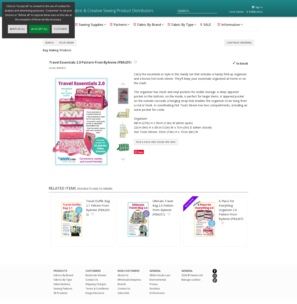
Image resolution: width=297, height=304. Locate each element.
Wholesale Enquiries (129, 279)
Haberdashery (62, 284)
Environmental (158, 279)
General (187, 271)
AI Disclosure (157, 293)
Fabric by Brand (147, 24)
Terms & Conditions (97, 288)
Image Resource (94, 293)
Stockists (155, 288)
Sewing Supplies (89, 24)
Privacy (154, 284)
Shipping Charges (95, 284)
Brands (122, 284)
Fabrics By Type (63, 279)
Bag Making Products (57, 50)
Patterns (118, 24)
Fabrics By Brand (63, 275)
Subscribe (123, 293)
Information (228, 24)
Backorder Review (95, 275)
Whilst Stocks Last (160, 275)
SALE (205, 24)
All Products (60, 293)
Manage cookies (190, 279)
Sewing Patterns (63, 288)
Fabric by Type (180, 24)
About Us (123, 275)
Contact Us (91, 279)
